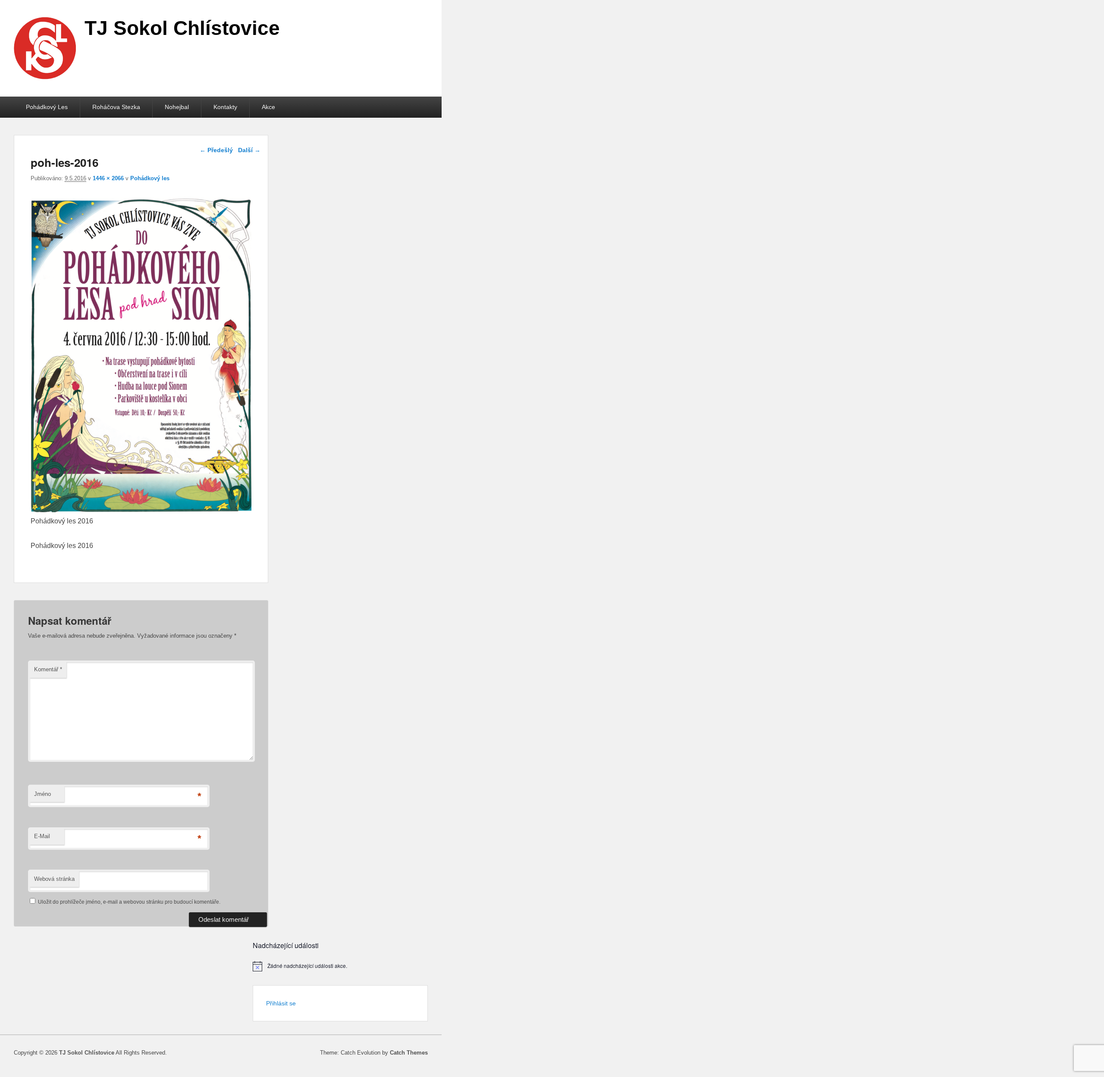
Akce (268, 106)
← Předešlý (216, 150)
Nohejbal (177, 106)
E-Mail (42, 836)
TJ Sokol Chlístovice (182, 28)
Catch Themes (409, 1052)
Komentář (48, 669)
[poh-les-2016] (141, 509)
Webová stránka (54, 879)
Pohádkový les (149, 178)
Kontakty (225, 106)
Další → (249, 150)
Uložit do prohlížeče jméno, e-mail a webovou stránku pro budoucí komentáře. (129, 902)
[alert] (340, 966)
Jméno (42, 794)
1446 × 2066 (108, 178)
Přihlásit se (281, 1003)
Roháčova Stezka (116, 106)
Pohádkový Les (47, 106)
